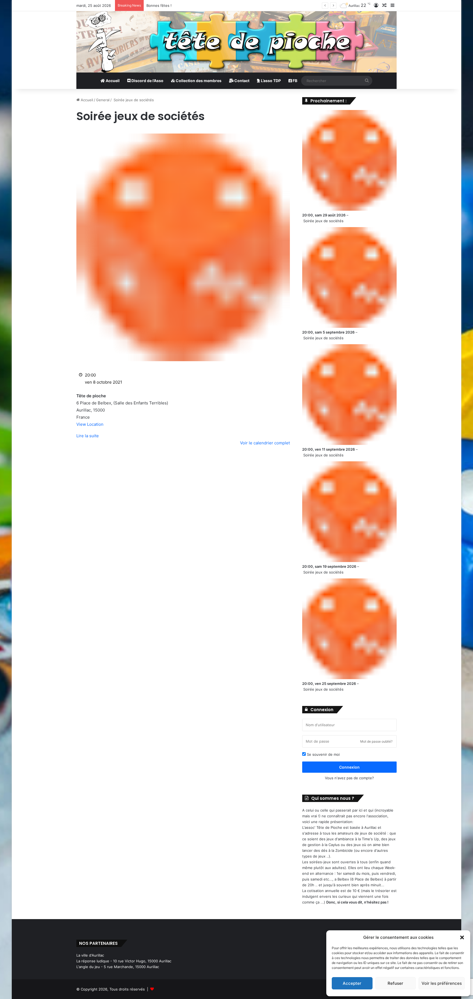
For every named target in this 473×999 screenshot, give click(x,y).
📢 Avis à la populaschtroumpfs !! (174, 5)
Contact (241, 80)
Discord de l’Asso (147, 80)
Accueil (112, 80)
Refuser (395, 983)
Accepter (352, 983)
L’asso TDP (270, 80)
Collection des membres (198, 80)
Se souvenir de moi (323, 754)
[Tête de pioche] (236, 42)
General (102, 100)
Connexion (349, 767)
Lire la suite (87, 435)
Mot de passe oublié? (376, 741)
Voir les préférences (442, 983)
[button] (462, 937)
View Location (89, 424)
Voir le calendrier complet (265, 442)
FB (294, 80)
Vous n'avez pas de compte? (349, 778)
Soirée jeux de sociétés (323, 221)
